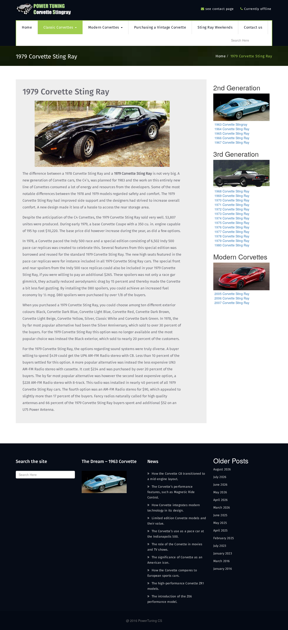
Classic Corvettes (58, 27)
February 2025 (223, 538)
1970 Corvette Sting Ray (231, 200)
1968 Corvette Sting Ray (231, 191)
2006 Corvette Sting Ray (231, 298)
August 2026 (222, 469)
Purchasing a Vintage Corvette (160, 27)
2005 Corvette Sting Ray (231, 293)
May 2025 (220, 523)
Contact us (253, 27)
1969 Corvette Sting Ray (231, 195)
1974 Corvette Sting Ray (231, 218)
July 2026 (219, 477)
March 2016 (221, 561)
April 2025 (220, 530)
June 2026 (220, 484)
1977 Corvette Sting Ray (231, 231)
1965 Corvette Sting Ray (231, 133)
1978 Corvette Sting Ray (231, 236)
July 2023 (219, 545)
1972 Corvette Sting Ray (231, 209)
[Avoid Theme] (44, 8)
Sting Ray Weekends (215, 27)
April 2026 (220, 500)
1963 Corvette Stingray (230, 124)
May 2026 (220, 492)
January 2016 (222, 568)
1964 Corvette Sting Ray (231, 129)
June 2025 (220, 515)
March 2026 (221, 507)
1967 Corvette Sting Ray (231, 142)
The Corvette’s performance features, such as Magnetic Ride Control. (171, 492)
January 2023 (222, 553)
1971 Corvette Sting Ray (231, 204)
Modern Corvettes (103, 27)
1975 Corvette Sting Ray (231, 222)
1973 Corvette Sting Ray (231, 213)
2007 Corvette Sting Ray (231, 302)
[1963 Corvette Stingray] (104, 481)
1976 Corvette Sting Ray (231, 227)
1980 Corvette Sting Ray (231, 245)
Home (27, 27)
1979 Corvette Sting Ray (251, 56)
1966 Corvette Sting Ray (231, 138)
